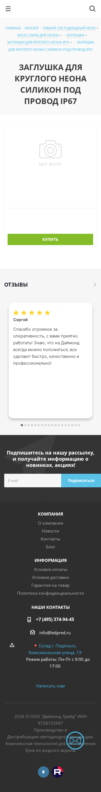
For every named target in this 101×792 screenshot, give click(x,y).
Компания (50, 514)
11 (55, 425)
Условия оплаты (50, 569)
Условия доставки (50, 577)
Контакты (50, 539)
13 (62, 425)
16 (72, 425)
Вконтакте (43, 772)
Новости (50, 531)
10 (52, 425)
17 (76, 425)
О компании (50, 523)
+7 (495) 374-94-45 (55, 619)
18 (79, 425)
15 (69, 425)
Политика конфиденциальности (50, 593)
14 (66, 425)
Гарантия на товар (50, 585)
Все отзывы (95, 284)
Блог (50, 546)
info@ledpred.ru (55, 632)
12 (59, 425)
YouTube (57, 772)
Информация (51, 560)
